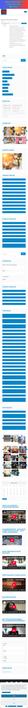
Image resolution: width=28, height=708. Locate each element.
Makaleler (6, 84)
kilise (22, 110)
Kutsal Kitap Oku (14, 6)
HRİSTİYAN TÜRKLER (8, 340)
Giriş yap (5, 660)
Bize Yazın (20, 706)
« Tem (4, 499)
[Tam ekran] (24, 522)
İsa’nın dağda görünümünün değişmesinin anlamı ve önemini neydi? (13, 245)
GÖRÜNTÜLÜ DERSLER (9, 199)
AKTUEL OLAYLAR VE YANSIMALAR (11, 337)
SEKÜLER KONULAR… (8, 387)
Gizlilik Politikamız (12, 706)
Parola (3, 270)
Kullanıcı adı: (5, 644)
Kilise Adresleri (7, 195)
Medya (5, 87)
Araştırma (6, 71)
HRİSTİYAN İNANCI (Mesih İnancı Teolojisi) (13, 363)
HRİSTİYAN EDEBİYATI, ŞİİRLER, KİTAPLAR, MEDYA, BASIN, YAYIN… (12, 382)
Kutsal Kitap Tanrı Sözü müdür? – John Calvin (14, 226)
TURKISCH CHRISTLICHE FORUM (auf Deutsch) (14, 350)
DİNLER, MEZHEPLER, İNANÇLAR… (11, 366)
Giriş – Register (7, 205)
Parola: (4, 650)
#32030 (24, 23)
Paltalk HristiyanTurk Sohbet (14, 4)
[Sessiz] (22, 522)
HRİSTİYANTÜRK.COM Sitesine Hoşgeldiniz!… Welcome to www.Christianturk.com (13, 326)
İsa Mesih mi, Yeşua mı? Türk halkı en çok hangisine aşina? (12, 427)
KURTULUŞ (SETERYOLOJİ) (9, 360)
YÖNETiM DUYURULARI (9, 333)
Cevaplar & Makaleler (8, 74)
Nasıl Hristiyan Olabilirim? (9, 212)
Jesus (16, 111)
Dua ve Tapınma (7, 78)
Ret (14, 699)
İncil (10, 113)
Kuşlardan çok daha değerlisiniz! (11, 223)
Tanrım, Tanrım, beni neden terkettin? (12, 423)
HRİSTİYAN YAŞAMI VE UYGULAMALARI (12, 356)
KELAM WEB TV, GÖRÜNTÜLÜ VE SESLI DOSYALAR (12, 377)
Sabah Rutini (7, 420)
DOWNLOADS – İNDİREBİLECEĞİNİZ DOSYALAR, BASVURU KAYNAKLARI (14, 399)
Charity (17, 105)
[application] (14, 516)
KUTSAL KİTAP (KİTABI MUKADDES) (11, 353)
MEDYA (5, 186)
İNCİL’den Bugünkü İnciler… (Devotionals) (13, 330)
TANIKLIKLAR (7, 192)
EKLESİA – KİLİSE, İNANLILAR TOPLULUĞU (13, 369)
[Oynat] (4, 522)
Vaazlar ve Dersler (8, 94)
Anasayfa (6, 179)
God (16, 108)
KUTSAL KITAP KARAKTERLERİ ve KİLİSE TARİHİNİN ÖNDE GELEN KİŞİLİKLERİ (12, 391)
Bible (6, 105)
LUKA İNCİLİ (6, 232)
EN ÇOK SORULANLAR (9, 373)
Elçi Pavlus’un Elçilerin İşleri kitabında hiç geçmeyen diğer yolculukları (12, 416)
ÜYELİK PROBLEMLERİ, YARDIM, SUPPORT (13, 395)
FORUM (5, 182)
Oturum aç (4, 279)
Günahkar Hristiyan (7, 110)
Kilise (5, 81)
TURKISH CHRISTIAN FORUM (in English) (13, 347)
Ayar (14, 703)
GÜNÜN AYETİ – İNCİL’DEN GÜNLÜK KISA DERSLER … (12, 321)
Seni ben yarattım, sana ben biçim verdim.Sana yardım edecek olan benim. (12, 240)
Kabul (14, 696)
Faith (6, 108)
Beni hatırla (6, 276)
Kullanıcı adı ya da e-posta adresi (9, 264)
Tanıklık (5, 91)
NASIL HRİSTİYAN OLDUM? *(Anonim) (12, 236)
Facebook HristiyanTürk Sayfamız (14, 1)
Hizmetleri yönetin (6, 692)
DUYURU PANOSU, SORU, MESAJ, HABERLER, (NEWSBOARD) (13, 315)
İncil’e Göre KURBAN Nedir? (19, 113)
